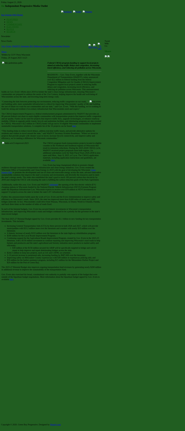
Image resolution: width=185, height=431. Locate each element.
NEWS (10, 22)
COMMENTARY (14, 24)
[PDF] (91, 47)
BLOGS (10, 29)
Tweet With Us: (107, 43)
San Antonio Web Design (12, 15)
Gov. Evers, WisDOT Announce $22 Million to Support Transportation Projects (35, 46)
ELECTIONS (13, 27)
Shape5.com (55, 424)
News (4, 52)
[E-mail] (99, 48)
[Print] (95, 47)
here (74, 126)
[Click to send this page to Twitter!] (109, 57)
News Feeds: (6, 41)
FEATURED (12, 19)
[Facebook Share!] (106, 57)
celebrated (53, 184)
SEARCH (11, 32)
